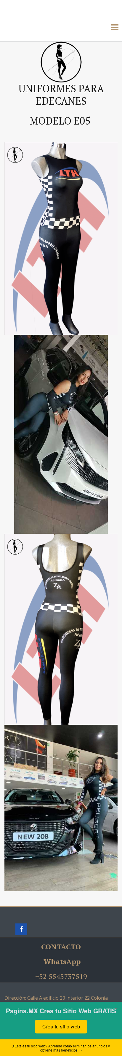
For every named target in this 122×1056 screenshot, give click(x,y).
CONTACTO (61, 946)
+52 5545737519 (61, 976)
